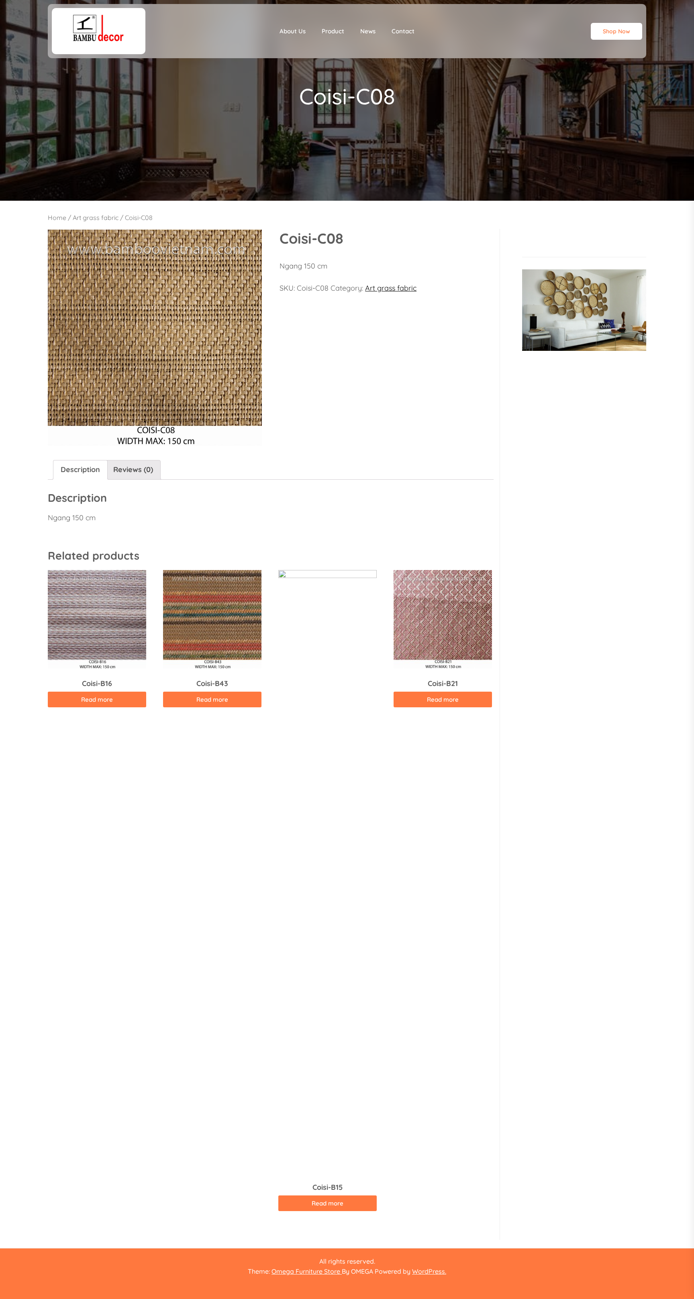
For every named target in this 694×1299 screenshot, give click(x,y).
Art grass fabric (95, 218)
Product (333, 31)
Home (57, 218)
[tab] (80, 470)
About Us (293, 31)
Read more (97, 699)
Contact (403, 31)
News (368, 31)
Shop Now (616, 31)
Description (80, 469)
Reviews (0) (133, 469)
